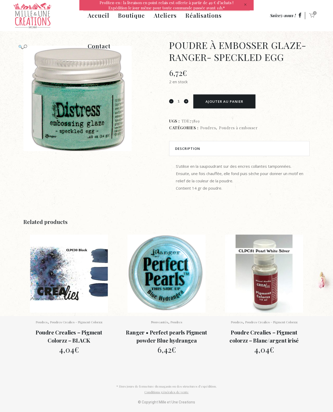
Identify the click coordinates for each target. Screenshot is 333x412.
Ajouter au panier (224, 101)
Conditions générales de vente (166, 392)
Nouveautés (159, 322)
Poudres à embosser (238, 127)
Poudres (208, 127)
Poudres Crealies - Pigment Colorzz (76, 322)
